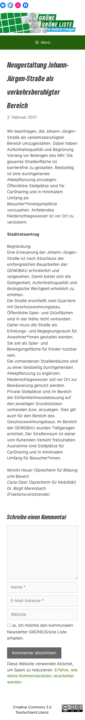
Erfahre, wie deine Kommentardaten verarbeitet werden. (42, 676)
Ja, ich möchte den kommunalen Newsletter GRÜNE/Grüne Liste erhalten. (40, 632)
